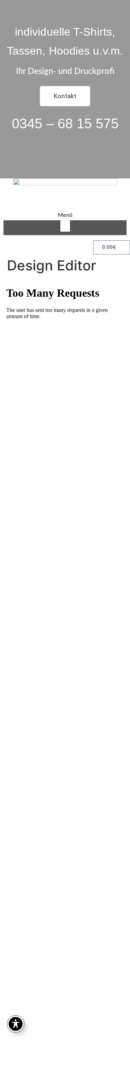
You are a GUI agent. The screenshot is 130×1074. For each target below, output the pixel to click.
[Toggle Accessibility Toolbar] (15, 1024)
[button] (65, 226)
